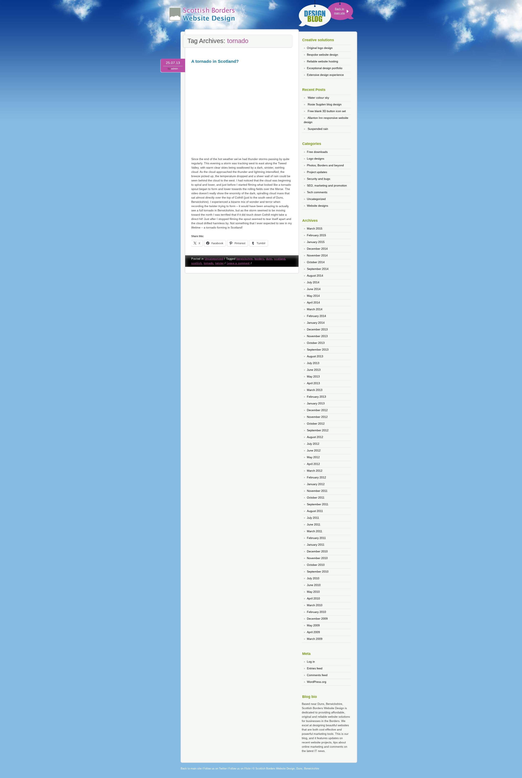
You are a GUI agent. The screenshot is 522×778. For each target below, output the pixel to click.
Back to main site (191, 768)
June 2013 (314, 369)
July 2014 (313, 282)
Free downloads (317, 151)
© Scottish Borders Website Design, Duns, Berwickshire (286, 768)
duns (269, 258)
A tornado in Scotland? (215, 61)
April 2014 (313, 302)
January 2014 (316, 322)
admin (174, 68)
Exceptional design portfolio (324, 68)
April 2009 (313, 632)
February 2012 (316, 477)
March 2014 (314, 309)
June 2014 (314, 289)
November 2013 (317, 336)
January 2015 (316, 242)
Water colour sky (318, 97)
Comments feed (317, 675)
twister (219, 263)
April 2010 (313, 598)
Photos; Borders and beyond (325, 165)
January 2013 (316, 403)
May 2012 (313, 457)
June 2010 (314, 585)
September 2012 (317, 430)
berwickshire (244, 258)
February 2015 (316, 235)
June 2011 (313, 524)
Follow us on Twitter (215, 768)
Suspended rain (318, 128)
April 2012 (313, 464)
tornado (208, 263)
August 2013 (315, 356)
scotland (279, 258)
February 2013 (316, 396)
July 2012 (313, 443)
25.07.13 (173, 63)
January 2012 (316, 484)
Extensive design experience (325, 74)
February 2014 (316, 316)
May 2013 (313, 376)
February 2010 (316, 612)
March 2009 (314, 638)
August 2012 (315, 437)
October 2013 (316, 342)
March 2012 (314, 470)
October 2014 (316, 262)
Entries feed (314, 668)
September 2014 (317, 268)
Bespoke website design (322, 54)
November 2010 (317, 558)
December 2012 (317, 410)
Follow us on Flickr (240, 768)
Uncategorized (214, 258)
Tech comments (317, 192)
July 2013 (313, 363)
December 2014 (317, 248)
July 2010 (313, 578)
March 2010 (314, 605)
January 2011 (315, 544)
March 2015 (314, 228)
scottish (196, 263)
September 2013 (317, 349)
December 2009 (317, 618)
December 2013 (317, 329)
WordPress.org (316, 681)
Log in (311, 661)
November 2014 (317, 255)
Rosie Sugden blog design (325, 104)
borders (259, 258)
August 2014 (315, 275)
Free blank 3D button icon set (327, 111)
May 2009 (313, 625)
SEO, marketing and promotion (327, 185)
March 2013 (314, 390)
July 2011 (313, 517)
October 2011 (315, 497)
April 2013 (313, 383)
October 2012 (316, 423)
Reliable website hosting (322, 61)
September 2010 (317, 571)
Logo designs (315, 158)
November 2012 (317, 416)
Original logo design (320, 48)
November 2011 (317, 490)
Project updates (317, 172)
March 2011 (314, 531)
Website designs (317, 205)
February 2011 (316, 538)
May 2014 (313, 295)
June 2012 (314, 450)
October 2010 (316, 564)
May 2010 (313, 591)
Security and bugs (318, 178)
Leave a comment (238, 263)
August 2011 (315, 511)
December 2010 (317, 551)
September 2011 (317, 504)
